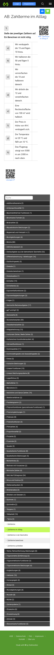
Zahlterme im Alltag (14, 530)
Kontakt (22, 639)
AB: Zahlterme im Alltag (25, 16)
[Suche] (42, 4)
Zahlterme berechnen (15, 540)
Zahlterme (11, 524)
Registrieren (29, 4)
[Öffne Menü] (50, 4)
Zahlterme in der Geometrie (17, 535)
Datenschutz (21, 636)
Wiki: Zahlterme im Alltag (43, 38)
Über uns (31, 639)
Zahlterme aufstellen (15, 546)
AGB (11, 636)
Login (17, 4)
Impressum (39, 636)
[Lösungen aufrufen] (47, 11)
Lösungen (9, 180)
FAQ (30, 636)
